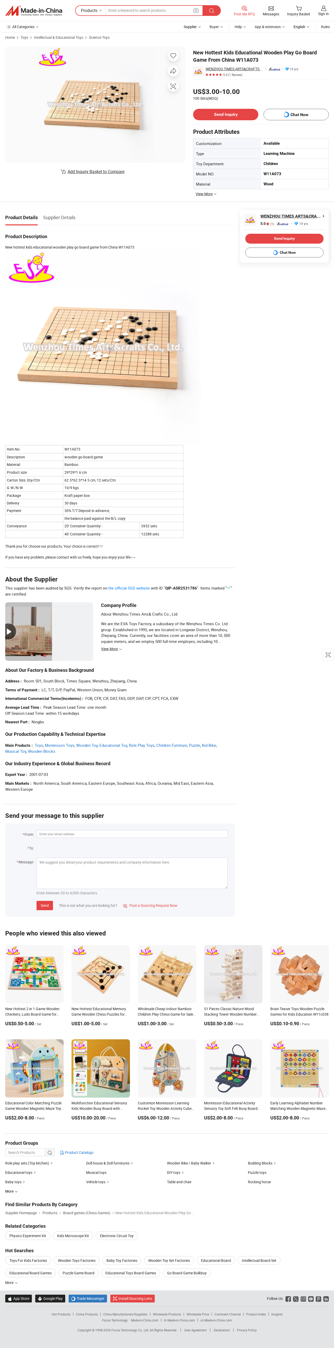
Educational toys (18, 1172)
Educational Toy (113, 745)
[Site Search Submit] (211, 10)
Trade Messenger (87, 1298)
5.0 (267, 223)
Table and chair (179, 1181)
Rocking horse (259, 1181)
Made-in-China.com (144, 1320)
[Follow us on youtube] (311, 1298)
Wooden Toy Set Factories (169, 1260)
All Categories (23, 26)
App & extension (268, 26)
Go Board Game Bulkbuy (187, 1272)
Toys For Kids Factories (28, 1260)
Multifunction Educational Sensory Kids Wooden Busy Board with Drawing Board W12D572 (99, 1108)
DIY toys (173, 1172)
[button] (196, 10)
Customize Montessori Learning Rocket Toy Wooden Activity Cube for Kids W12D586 (165, 1108)
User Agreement (195, 1330)
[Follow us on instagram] (303, 1298)
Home (10, 37)
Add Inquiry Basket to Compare (96, 171)
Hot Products (61, 1314)
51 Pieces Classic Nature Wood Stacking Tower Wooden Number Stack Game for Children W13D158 (232, 1014)
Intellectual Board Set (259, 1260)
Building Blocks (260, 1163)
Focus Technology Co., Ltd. (130, 1330)
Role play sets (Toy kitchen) (27, 1163)
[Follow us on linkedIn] (326, 1298)
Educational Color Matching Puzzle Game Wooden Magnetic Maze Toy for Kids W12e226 (33, 1108)
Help (238, 26)
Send (45, 905)
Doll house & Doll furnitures (107, 1163)
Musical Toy (15, 751)
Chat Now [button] (299, 114)
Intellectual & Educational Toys (58, 37)
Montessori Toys (59, 745)
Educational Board (216, 1260)
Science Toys (99, 37)
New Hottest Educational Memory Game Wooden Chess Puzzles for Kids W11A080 (98, 1014)
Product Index (256, 1314)
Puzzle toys (257, 1172)
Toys (24, 37)
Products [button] (89, 10)
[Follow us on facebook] (288, 1298)
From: (29, 834)
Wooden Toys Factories (77, 1260)
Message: (26, 861)
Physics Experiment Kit (27, 1235)
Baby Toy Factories (121, 1260)
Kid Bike (209, 745)
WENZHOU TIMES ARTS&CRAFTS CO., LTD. (235, 68)
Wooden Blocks (41, 751)
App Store (18, 1298)
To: (31, 848)
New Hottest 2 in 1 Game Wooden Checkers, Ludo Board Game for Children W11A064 (32, 1014)
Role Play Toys (141, 745)
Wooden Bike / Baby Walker (189, 1163)
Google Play (50, 1298)
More (9, 1282)
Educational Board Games (30, 1272)
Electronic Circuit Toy (117, 1235)
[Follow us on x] (296, 1298)
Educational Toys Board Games (130, 1272)
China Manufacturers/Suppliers (125, 1314)
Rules (325, 26)
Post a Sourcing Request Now (150, 905)
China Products (87, 1314)
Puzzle (194, 745)
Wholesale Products (167, 1314)
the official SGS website (129, 588)
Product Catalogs (78, 1152)
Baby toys (13, 1181)
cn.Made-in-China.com (216, 1320)
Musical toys (96, 1172)
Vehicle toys (95, 1181)
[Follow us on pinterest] (318, 1298)
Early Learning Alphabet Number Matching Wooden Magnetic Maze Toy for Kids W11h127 (297, 1108)
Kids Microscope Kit (73, 1235)
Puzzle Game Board (78, 1272)
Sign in (323, 13)
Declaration (222, 1330)
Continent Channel (227, 1314)
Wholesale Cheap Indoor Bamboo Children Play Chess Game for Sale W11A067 (165, 1014)
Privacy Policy (247, 1330)
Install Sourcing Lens (135, 1298)
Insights (277, 1314)
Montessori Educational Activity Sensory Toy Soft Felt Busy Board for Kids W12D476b (231, 1108)
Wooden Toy (87, 745)
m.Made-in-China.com (179, 1320)
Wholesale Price (198, 1314)
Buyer (214, 26)
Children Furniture (171, 745)
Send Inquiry (226, 114)
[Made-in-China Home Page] (33, 10)
